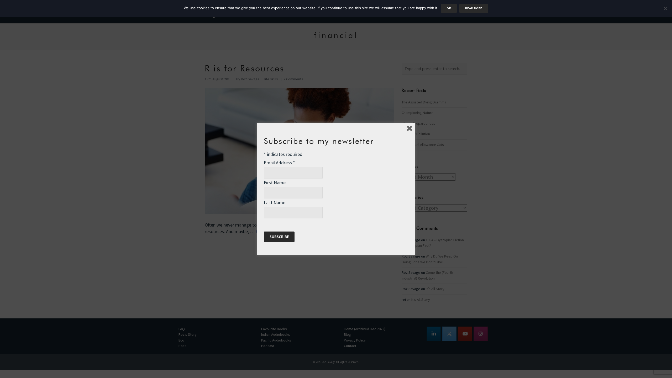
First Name (275, 183)
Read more (473, 8)
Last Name (274, 203)
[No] (665, 8)
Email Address (279, 163)
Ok (449, 8)
